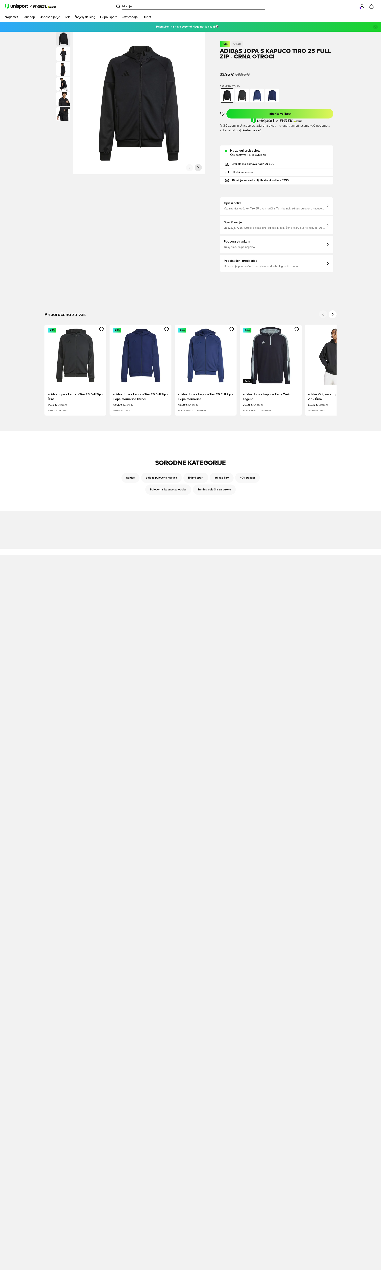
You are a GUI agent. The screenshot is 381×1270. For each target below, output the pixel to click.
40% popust (247, 477)
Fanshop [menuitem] (29, 17)
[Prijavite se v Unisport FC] (362, 6)
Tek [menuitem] (67, 17)
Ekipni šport (195, 477)
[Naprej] (198, 167)
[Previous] (323, 314)
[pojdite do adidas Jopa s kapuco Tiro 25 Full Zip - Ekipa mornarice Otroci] (272, 95)
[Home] (30, 6)
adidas (130, 477)
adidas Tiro (222, 477)
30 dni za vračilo (242, 172)
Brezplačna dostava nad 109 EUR (253, 164)
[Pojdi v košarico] (371, 6)
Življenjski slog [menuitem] (84, 17)
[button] (63, 54)
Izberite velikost (280, 113)
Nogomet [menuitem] (11, 17)
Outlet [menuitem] (146, 17)
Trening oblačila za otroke (214, 489)
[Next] (333, 314)
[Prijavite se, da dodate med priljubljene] (222, 113)
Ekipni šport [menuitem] (108, 17)
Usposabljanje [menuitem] (50, 17)
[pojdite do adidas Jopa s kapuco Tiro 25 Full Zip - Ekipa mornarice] (257, 95)
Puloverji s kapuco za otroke (168, 489)
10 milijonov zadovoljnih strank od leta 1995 (260, 180)
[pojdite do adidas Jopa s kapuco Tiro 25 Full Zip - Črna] (242, 95)
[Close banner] (375, 27)
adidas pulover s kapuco (161, 477)
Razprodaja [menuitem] (129, 17)
